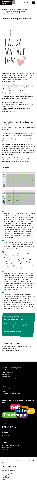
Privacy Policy (6, 476)
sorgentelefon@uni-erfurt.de (12, 350)
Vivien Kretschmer (23, 461)
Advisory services (22, 9)
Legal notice (5, 477)
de (24, 2)
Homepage (5, 9)
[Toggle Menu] (33, 2)
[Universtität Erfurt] (8, 2)
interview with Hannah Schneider (14, 108)
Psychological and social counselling (15, 11)
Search (28, 2)
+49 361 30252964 (25, 127)
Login (3, 479)
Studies (12, 9)
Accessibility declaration (9, 474)
